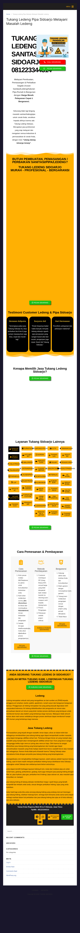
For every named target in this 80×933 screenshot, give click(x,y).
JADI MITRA (44, 890)
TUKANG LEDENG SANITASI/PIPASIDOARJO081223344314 (32, 54)
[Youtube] (40, 822)
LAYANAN (35, 890)
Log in (8, 862)
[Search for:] (40, 831)
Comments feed (11, 871)
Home (8, 14)
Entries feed (10, 867)
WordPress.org (11, 875)
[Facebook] (37, 816)
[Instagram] (42, 816)
